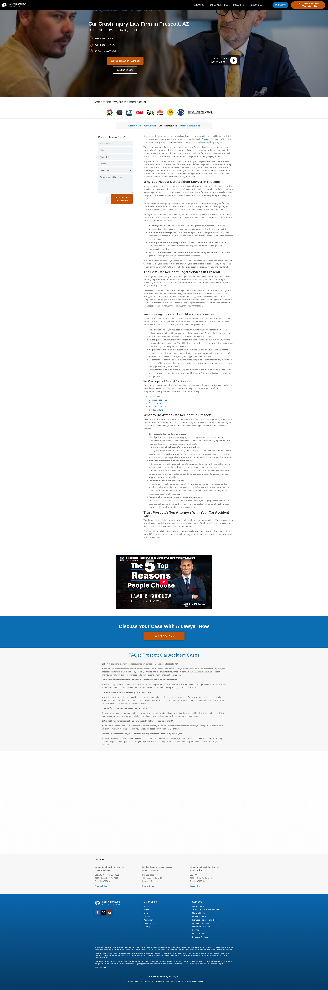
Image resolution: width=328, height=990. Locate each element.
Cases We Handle (218, 5)
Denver (147, 913)
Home (146, 906)
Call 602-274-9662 (164, 635)
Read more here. (100, 967)
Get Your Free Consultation (125, 61)
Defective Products (200, 937)
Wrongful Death (199, 916)
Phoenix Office (101, 886)
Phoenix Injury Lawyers (102, 10)
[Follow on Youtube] (109, 912)
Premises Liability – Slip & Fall (205, 920)
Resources (256, 5)
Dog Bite (195, 930)
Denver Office (148, 886)
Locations (238, 5)
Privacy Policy (149, 923)
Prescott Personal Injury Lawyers (128, 10)
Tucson (147, 916)
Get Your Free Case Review (122, 199)
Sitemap (147, 926)
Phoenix (147, 909)
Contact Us (280, 5)
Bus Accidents (198, 933)
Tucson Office (196, 886)
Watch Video (218, 62)
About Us (199, 5)
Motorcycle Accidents (201, 923)
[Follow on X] (103, 912)
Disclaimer (148, 920)
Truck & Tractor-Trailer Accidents (206, 909)
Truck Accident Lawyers (190, 126)
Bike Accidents (198, 913)
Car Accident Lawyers (168, 126)
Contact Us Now (125, 70)
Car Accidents (198, 906)
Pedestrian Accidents (201, 926)
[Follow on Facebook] (97, 912)
